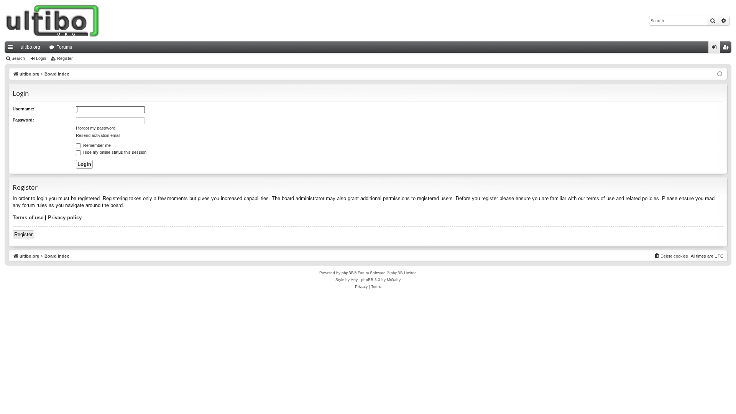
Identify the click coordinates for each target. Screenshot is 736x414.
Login (41, 58)
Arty (354, 280)
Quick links (12, 48)
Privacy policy (65, 217)
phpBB (348, 273)
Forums (64, 47)
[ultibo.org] (52, 20)
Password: (23, 120)
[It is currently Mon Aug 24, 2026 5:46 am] (719, 74)
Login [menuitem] (715, 48)
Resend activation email (98, 135)
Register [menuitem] (727, 48)
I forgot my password (95, 128)
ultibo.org (30, 47)
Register (65, 58)
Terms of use (28, 217)
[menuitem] (671, 256)
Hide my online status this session (114, 152)
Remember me (96, 145)
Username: (23, 109)
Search (18, 58)
